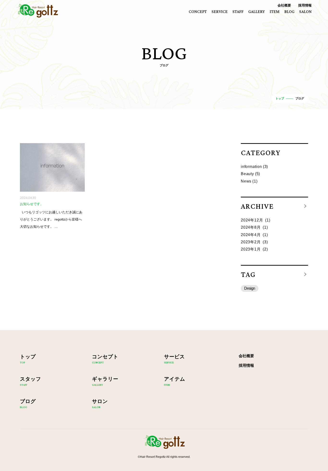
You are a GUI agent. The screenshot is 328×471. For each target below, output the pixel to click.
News (246, 181)
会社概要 (284, 5)
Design (249, 288)
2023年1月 (251, 249)
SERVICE (220, 11)
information (251, 167)
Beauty (247, 174)
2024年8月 (251, 227)
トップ (279, 98)
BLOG (289, 11)
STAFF (237, 11)
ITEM (274, 11)
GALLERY (256, 11)
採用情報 (305, 5)
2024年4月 (251, 235)
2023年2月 (251, 242)
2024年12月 (252, 220)
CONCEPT (198, 11)
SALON (305, 11)
